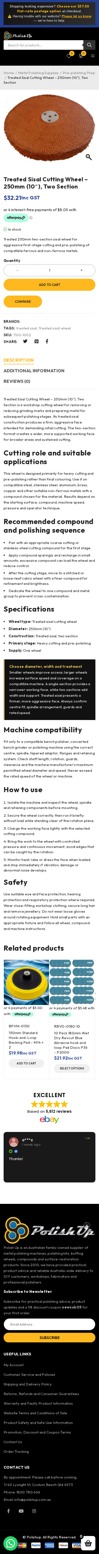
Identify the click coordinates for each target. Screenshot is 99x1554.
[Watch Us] (21, 1511)
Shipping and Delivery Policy (28, 1384)
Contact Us (13, 1442)
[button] (26, 1063)
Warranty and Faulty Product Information (38, 1403)
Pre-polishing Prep (79, 72)
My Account (14, 1365)
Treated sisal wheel (55, 328)
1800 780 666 (28, 1492)
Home (9, 72)
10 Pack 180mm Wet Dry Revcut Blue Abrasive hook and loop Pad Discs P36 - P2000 (71, 1043)
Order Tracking (16, 1451)
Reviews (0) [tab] (17, 381)
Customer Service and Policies (29, 1374)
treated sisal (26, 328)
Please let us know (76, 16)
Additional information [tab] (34, 370)
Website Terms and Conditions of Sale (35, 1413)
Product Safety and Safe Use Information (38, 1422)
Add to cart (49, 285)
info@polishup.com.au (32, 1499)
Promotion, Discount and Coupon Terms (37, 1432)
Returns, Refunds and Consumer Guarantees (41, 1393)
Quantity (12, 261)
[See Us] (34, 1511)
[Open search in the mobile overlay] (49, 45)
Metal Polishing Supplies (38, 72)
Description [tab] (19, 360)
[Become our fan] (8, 1511)
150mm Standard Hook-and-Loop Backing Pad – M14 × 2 (26, 1039)
